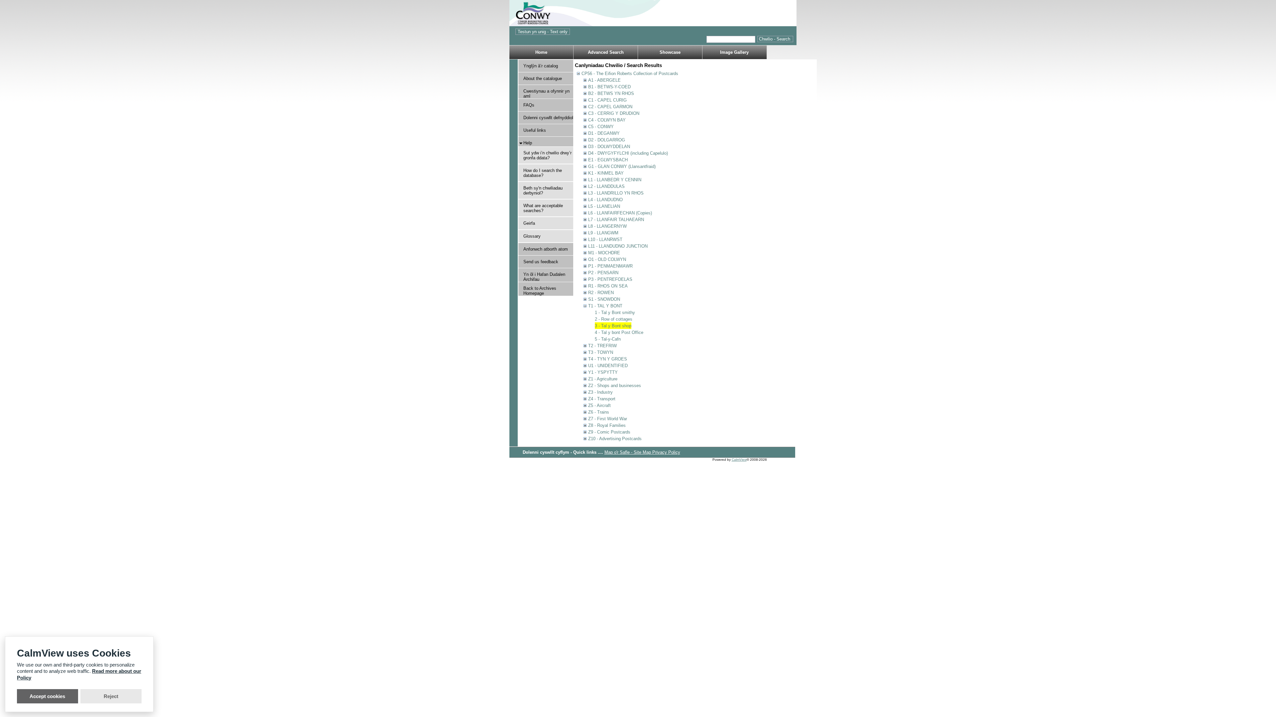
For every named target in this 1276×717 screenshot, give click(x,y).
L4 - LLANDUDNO (605, 199)
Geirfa (529, 223)
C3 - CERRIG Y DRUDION (613, 113)
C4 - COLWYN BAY (607, 120)
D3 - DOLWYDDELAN (609, 146)
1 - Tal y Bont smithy (615, 312)
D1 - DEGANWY (604, 133)
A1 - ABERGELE (604, 80)
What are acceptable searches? (543, 208)
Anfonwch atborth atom (545, 249)
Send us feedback (540, 261)
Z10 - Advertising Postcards (615, 438)
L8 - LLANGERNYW (607, 226)
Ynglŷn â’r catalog (540, 65)
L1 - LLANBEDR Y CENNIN (614, 179)
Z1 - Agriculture (602, 378)
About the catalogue (542, 78)
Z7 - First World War (607, 418)
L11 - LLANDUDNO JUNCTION (618, 246)
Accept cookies (47, 696)
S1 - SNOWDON (604, 299)
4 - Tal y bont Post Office (619, 332)
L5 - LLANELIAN (604, 206)
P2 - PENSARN (603, 272)
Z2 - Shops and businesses (614, 385)
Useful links (534, 130)
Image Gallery (734, 52)
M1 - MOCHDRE (604, 252)
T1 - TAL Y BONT (605, 305)
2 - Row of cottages (613, 319)
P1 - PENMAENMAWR (610, 266)
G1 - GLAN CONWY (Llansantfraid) (622, 166)
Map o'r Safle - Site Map (628, 452)
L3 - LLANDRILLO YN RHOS (616, 193)
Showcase (670, 52)
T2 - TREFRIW (602, 345)
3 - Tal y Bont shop (613, 325)
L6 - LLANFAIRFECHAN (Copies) (620, 212)
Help (527, 142)
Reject (111, 696)
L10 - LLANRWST (605, 239)
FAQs (528, 105)
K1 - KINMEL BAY (606, 173)
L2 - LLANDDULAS (606, 186)
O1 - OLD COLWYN (607, 259)
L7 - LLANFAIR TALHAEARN (616, 219)
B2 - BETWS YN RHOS (611, 93)
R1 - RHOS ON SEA (608, 285)
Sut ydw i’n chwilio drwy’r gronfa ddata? (547, 155)
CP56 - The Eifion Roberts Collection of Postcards (630, 73)
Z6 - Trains (598, 412)
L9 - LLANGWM (603, 232)
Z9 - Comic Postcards (609, 432)
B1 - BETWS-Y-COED (609, 86)
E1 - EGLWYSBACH (608, 159)
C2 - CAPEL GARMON (610, 106)
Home (541, 52)
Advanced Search (606, 52)
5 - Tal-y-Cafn (608, 339)
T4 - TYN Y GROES (607, 359)
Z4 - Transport (601, 398)
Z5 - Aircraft (599, 405)
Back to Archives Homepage (539, 291)
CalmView (739, 459)
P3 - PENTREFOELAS (610, 279)
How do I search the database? (542, 173)
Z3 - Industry (600, 392)
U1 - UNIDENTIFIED (608, 365)
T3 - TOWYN (600, 352)
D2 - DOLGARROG (606, 139)
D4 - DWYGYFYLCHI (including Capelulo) (628, 153)
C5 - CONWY (601, 126)
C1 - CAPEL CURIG (607, 100)
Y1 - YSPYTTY (603, 372)
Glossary (532, 236)
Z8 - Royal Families (607, 425)
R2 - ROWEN (601, 292)
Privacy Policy (666, 452)
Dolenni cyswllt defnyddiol (548, 117)
